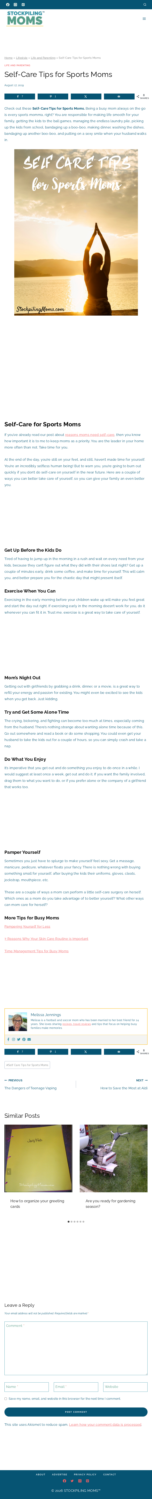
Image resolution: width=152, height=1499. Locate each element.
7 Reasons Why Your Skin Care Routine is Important (46, 939)
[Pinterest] (23, 4)
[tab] (69, 1222)
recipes (67, 1024)
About (40, 1474)
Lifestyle (22, 58)
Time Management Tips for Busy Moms (36, 951)
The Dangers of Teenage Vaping (30, 1084)
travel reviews (81, 1024)
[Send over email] (119, 96)
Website (111, 1387)
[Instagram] (15, 4)
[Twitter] (18, 1040)
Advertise (59, 1474)
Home (8, 58)
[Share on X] (86, 96)
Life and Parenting (43, 58)
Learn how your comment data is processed (105, 1425)
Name (12, 1387)
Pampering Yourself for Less (27, 926)
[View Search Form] (145, 4)
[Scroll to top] (143, 1485)
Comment (15, 1326)
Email (61, 1387)
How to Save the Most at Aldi (124, 1084)
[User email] (29, 1040)
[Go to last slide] (9, 1171)
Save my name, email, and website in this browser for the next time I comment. (65, 1398)
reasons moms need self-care (90, 435)
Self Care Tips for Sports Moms (27, 1065)
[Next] (143, 1171)
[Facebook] (7, 4)
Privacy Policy (85, 1474)
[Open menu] (144, 18)
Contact (109, 1474)
